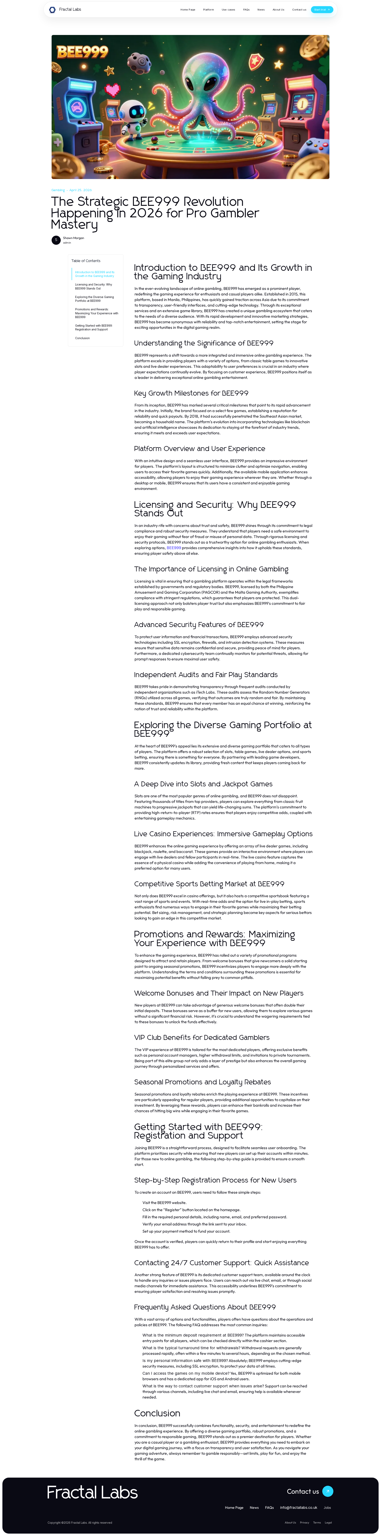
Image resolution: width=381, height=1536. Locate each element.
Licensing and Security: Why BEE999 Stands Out (93, 286)
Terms (317, 1522)
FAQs (269, 1507)
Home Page (234, 1507)
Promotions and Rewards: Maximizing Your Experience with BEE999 (96, 313)
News (254, 1507)
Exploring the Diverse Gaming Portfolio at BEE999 (94, 298)
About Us (290, 1522)
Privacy (304, 1522)
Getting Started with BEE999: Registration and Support (94, 327)
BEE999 (174, 547)
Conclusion (82, 338)
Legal (328, 1522)
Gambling (58, 190)
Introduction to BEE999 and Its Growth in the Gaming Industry (94, 274)
